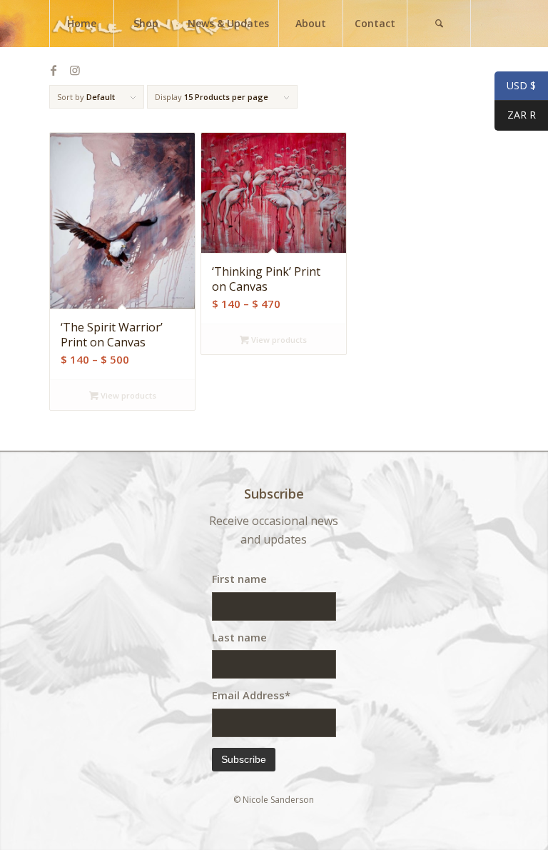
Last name (239, 637)
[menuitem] (81, 23)
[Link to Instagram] (75, 70)
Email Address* (251, 695)
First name (239, 578)
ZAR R (515, 115)
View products (127, 395)
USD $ (515, 86)
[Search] (439, 23)
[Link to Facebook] (53, 70)
